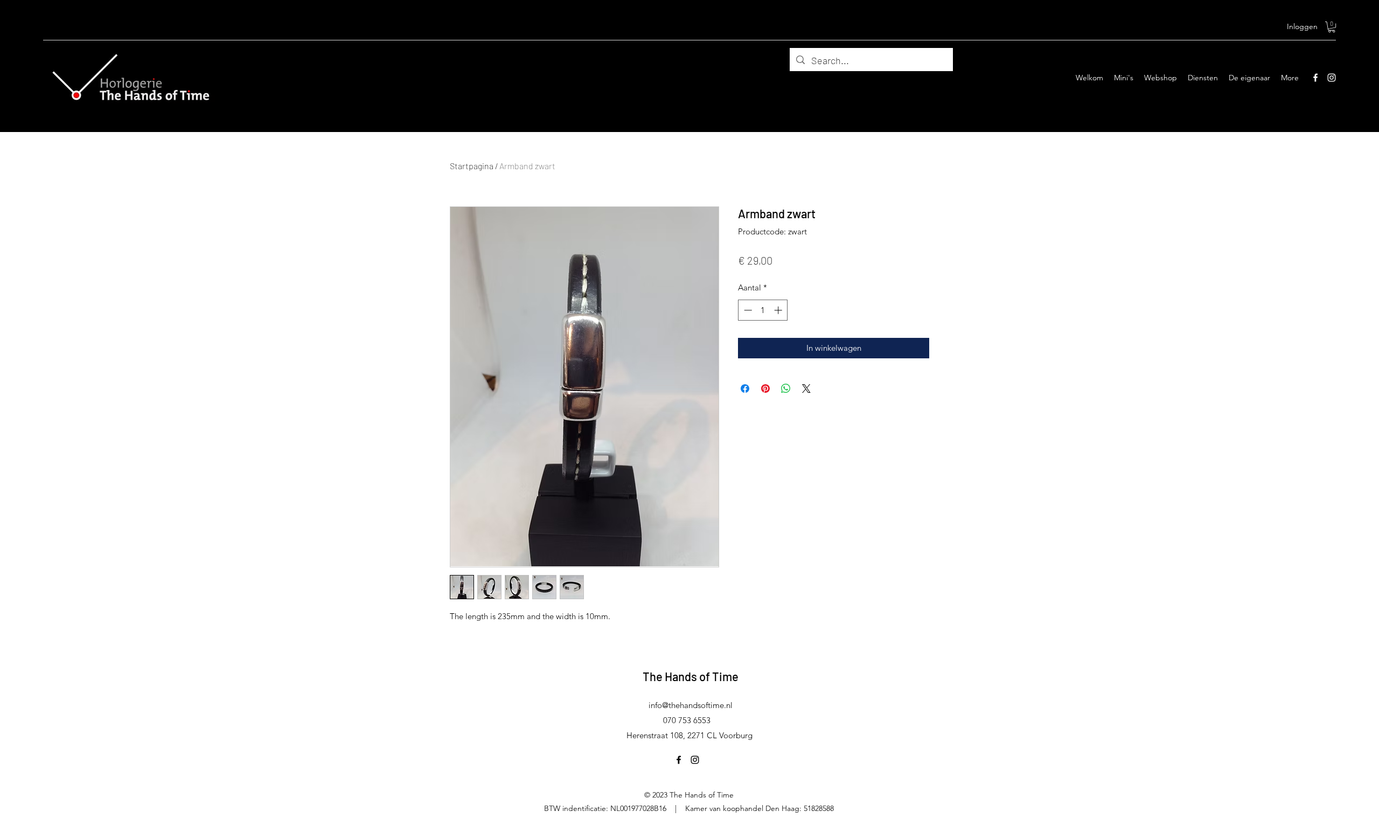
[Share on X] (806, 388)
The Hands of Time (691, 676)
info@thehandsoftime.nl (691, 705)
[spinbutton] (763, 310)
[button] (1331, 27)
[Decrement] (747, 310)
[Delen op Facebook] (745, 388)
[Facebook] (1315, 77)
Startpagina (471, 166)
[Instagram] (1331, 77)
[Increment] (779, 310)
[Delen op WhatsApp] (785, 388)
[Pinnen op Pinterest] (765, 388)
